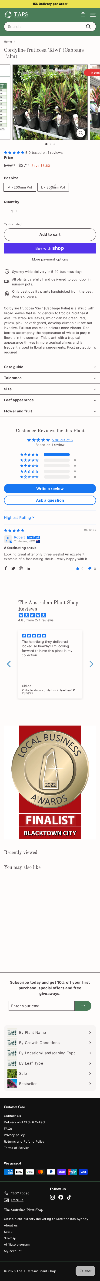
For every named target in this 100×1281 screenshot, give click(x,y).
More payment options (50, 259)
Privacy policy (14, 1135)
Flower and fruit (18, 411)
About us (11, 1225)
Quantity (12, 202)
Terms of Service (17, 1148)
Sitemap (10, 1238)
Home (8, 41)
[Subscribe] (83, 1006)
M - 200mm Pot (19, 187)
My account (13, 1251)
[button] (14, 152)
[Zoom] (80, 133)
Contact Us (12, 1116)
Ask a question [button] (50, 500)
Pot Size (11, 178)
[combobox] (50, 26)
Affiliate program (17, 1244)
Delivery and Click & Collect (25, 1122)
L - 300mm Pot (53, 187)
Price (8, 157)
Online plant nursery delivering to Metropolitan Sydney (46, 1219)
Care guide (13, 367)
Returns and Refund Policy (24, 1141)
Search (9, 1231)
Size (8, 389)
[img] (14, 530)
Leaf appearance (19, 400)
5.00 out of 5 (62, 440)
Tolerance (13, 378)
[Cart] (82, 15)
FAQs (8, 1128)
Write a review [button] (50, 488)
